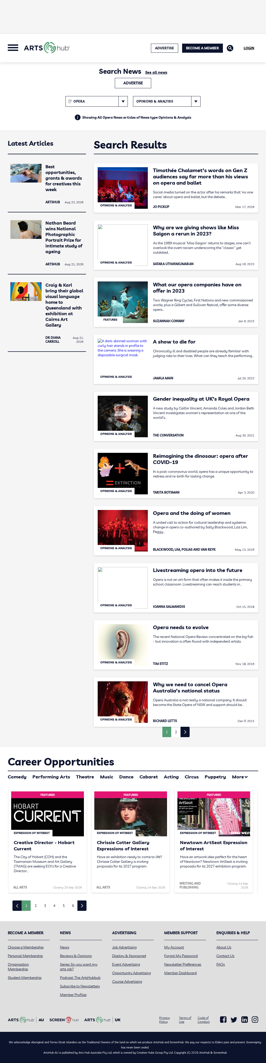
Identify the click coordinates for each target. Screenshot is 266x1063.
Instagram (255, 1019)
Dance (126, 777)
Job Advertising (124, 947)
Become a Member (202, 48)
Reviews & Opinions (76, 955)
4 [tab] (54, 905)
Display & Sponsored (129, 955)
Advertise (133, 83)
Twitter (233, 1019)
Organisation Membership (18, 966)
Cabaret (148, 777)
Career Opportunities (61, 761)
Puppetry (215, 777)
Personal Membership (25, 955)
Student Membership (25, 977)
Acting (171, 777)
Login (249, 48)
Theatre (85, 777)
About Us (223, 947)
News (64, 947)
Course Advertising (127, 981)
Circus (192, 777)
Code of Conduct (204, 1020)
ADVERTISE (164, 48)
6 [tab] (73, 905)
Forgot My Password (181, 955)
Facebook (223, 1019)
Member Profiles (73, 994)
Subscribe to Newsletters (80, 986)
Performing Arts (51, 777)
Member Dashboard (180, 973)
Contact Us (225, 955)
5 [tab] (64, 905)
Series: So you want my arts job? (78, 966)
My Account (174, 947)
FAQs (220, 964)
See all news (156, 72)
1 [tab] (26, 905)
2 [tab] (36, 905)
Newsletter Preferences (182, 964)
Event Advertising (126, 964)
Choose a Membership (26, 947)
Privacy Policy (164, 1020)
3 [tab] (45, 905)
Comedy (17, 777)
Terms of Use (185, 1020)
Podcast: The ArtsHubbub (80, 977)
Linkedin (244, 1019)
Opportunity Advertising (131, 973)
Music (106, 777)
